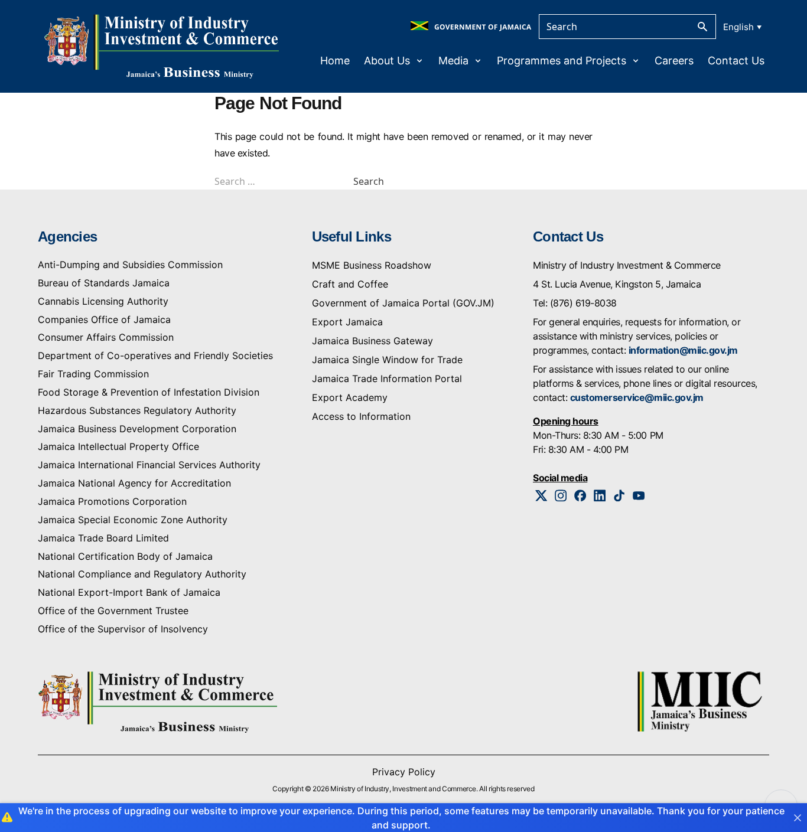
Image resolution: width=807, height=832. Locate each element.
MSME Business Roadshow (371, 265)
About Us (387, 60)
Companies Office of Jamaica (104, 319)
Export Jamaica (347, 322)
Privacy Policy (403, 772)
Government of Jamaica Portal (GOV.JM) (403, 303)
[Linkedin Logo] (600, 496)
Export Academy (350, 397)
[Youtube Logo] (639, 496)
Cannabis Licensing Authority (103, 301)
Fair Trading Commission (93, 374)
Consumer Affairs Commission (106, 337)
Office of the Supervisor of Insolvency (123, 629)
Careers (674, 60)
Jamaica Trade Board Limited (103, 538)
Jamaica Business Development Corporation (137, 429)
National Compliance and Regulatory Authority (142, 574)
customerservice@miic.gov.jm (637, 397)
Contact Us (736, 60)
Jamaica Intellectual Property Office (118, 446)
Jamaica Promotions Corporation (112, 501)
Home (335, 60)
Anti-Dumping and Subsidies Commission (130, 264)
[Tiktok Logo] (619, 496)
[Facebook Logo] (580, 496)
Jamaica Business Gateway (372, 341)
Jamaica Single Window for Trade (387, 360)
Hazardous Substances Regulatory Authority (137, 410)
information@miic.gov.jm (683, 350)
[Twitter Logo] (541, 496)
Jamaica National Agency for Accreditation (134, 483)
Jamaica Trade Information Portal (387, 378)
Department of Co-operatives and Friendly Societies (155, 355)
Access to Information (361, 416)
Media (453, 60)
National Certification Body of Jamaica (125, 556)
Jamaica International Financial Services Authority (149, 465)
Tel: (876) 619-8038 (575, 303)
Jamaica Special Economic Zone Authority (132, 520)
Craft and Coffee (350, 284)
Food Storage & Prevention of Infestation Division (148, 392)
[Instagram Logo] (561, 496)
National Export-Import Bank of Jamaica (129, 592)
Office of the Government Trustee (113, 610)
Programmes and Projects (561, 60)
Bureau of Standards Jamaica (104, 283)
